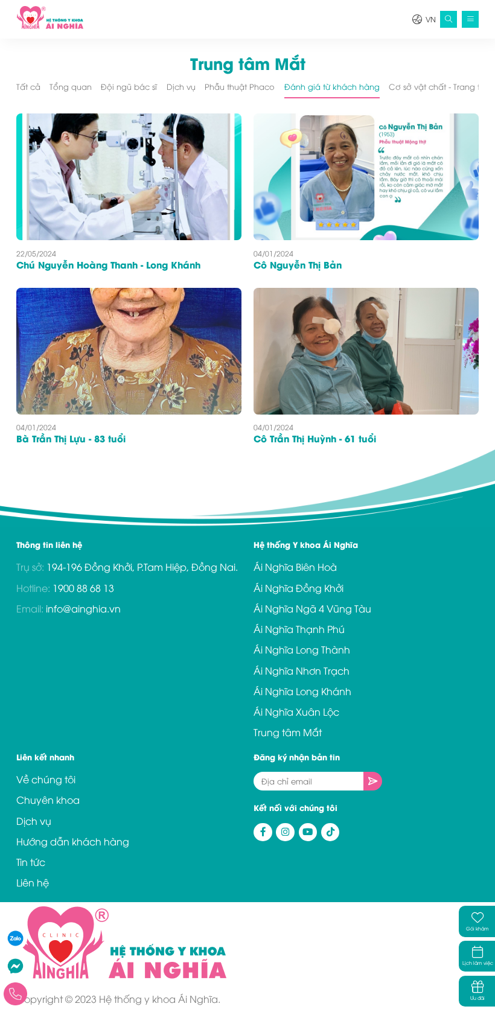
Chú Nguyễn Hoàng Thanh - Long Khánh (108, 264)
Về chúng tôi (45, 779)
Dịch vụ (181, 86)
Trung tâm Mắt (288, 732)
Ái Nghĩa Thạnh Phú (299, 628)
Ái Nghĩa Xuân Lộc (296, 711)
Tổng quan (71, 86)
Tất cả (28, 86)
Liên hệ (32, 882)
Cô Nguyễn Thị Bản (298, 264)
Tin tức (30, 861)
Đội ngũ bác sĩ (129, 86)
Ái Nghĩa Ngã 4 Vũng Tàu (312, 608)
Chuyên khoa (48, 799)
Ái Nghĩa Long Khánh (302, 691)
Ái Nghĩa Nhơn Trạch (302, 670)
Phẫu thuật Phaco (240, 86)
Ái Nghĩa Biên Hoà (295, 566)
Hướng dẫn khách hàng (72, 841)
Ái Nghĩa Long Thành (302, 649)
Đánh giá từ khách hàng (332, 86)
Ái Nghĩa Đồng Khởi (298, 587)
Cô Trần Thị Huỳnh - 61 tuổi (315, 438)
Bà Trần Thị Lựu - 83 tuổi (71, 438)
